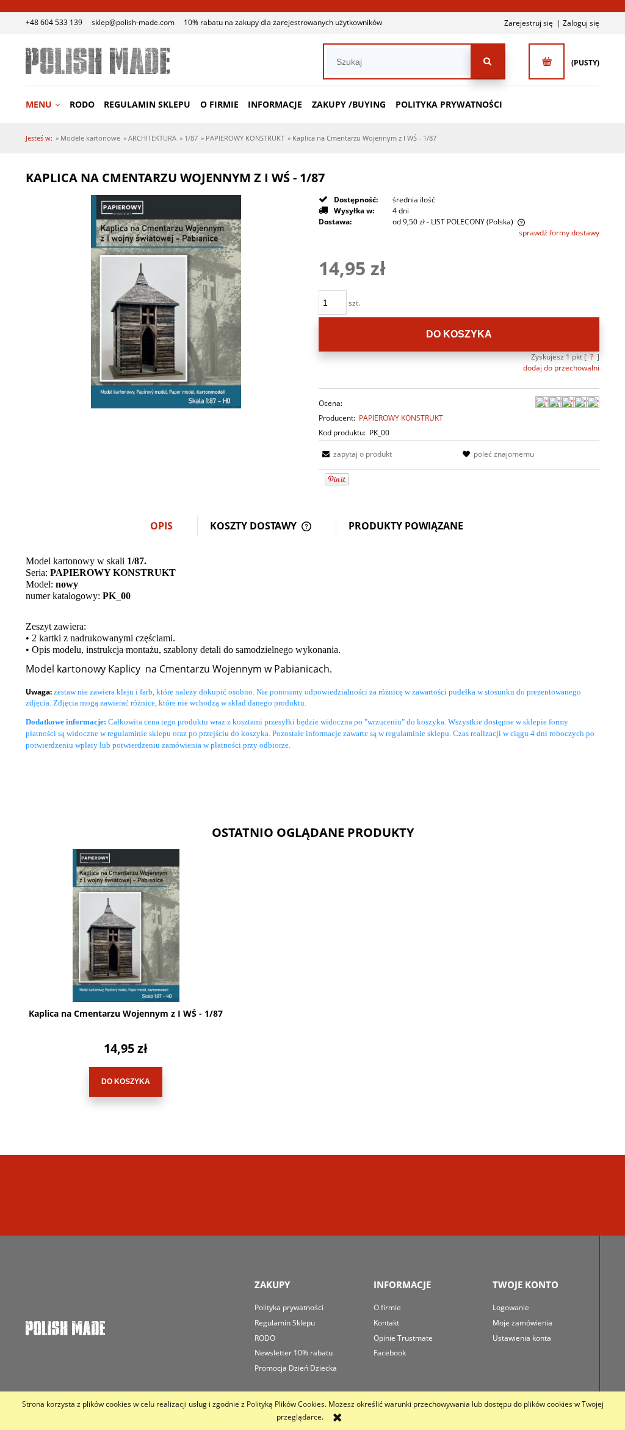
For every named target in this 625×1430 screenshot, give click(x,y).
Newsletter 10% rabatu (294, 1352)
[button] (355, 454)
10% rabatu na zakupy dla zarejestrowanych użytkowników (283, 22)
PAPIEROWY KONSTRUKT (401, 418)
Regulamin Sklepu (285, 1323)
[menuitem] (47, 104)
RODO (265, 1338)
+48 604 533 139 (54, 22)
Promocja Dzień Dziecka (296, 1368)
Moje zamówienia (522, 1323)
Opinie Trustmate (403, 1338)
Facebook (390, 1352)
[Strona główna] (98, 60)
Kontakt (386, 1323)
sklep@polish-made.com (133, 22)
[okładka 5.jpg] (166, 301)
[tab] (168, 526)
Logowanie (511, 1307)
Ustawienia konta (522, 1338)
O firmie (387, 1307)
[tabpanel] (312, 663)
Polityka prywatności (289, 1307)
